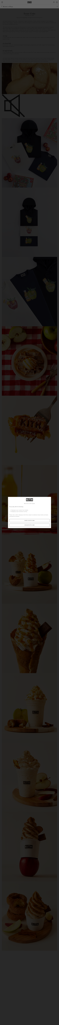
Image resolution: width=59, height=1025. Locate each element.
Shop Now (39, 17)
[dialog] (29, 512)
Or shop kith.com (29, 525)
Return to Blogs (8, 6)
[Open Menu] (2, 2)
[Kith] (29, 2)
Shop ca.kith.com (29, 520)
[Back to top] (57, 6)
